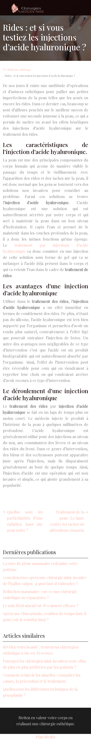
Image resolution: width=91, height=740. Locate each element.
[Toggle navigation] (74, 7)
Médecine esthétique (19, 69)
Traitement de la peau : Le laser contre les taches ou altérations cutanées (67, 521)
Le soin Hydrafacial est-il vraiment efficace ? (40, 605)
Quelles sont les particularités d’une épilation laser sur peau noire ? (25, 521)
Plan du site (46, 736)
